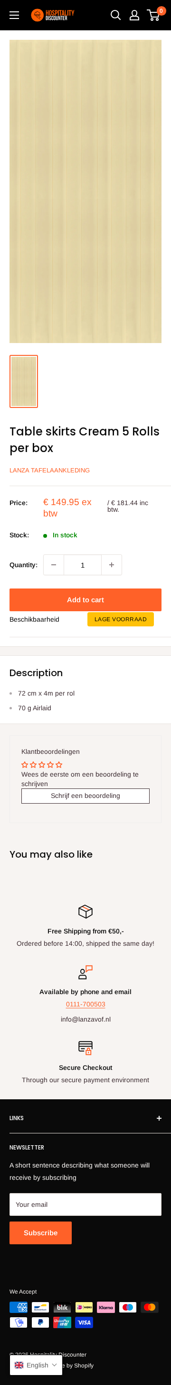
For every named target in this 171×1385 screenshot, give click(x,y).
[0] (154, 15)
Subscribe (40, 1233)
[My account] (134, 15)
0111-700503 (85, 1004)
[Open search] (116, 15)
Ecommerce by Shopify (64, 1365)
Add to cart (85, 600)
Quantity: (24, 565)
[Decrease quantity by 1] (54, 565)
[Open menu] (14, 15)
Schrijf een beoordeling (85, 795)
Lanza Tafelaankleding (50, 470)
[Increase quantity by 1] (112, 565)
